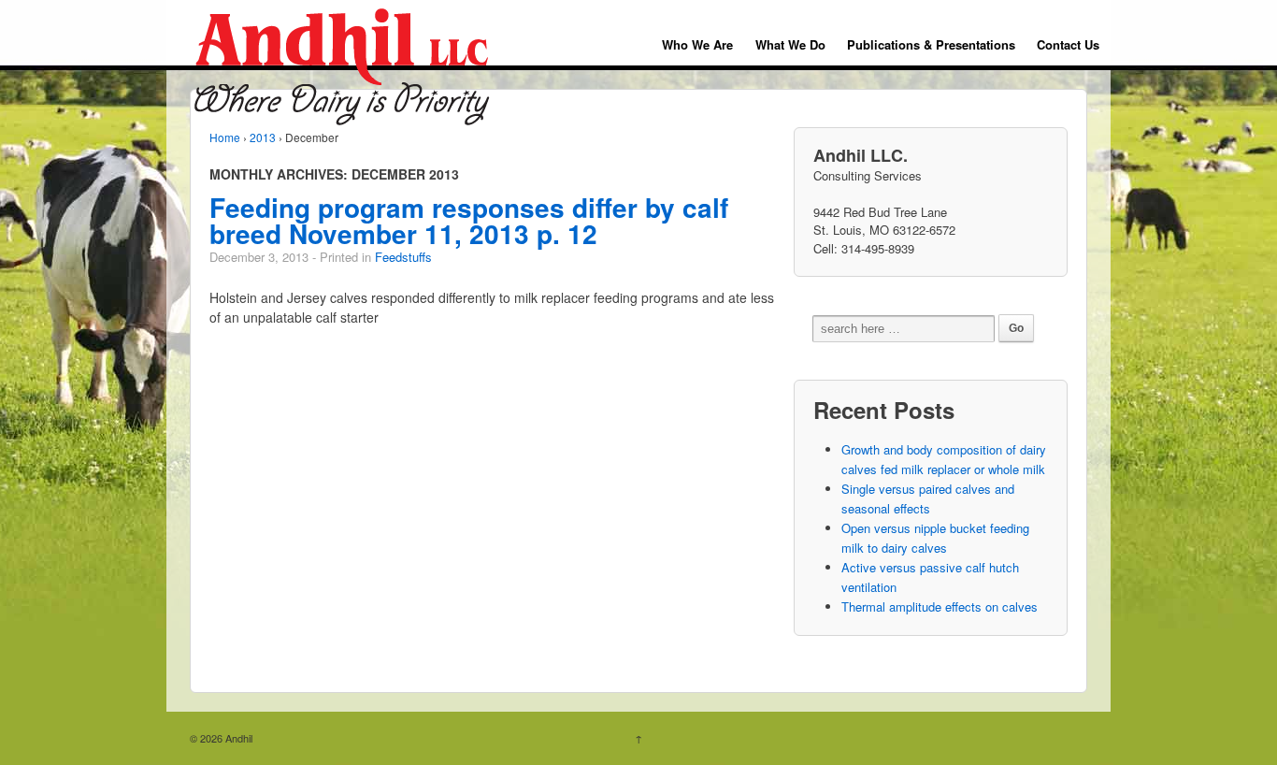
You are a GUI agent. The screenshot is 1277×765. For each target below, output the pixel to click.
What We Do (790, 44)
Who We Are (697, 44)
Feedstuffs (403, 257)
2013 (263, 137)
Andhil (237, 737)
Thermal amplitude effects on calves (939, 606)
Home (224, 137)
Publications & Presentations (931, 44)
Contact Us (1068, 44)
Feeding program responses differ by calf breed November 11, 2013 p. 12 (468, 220)
